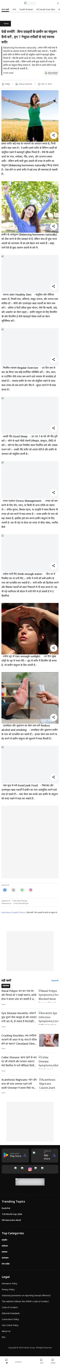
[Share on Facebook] (4, 890)
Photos (22, 913)
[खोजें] (58, 3)
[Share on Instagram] (30, 890)
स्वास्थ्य (6, 24)
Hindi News (6, 913)
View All (55, 981)
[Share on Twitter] (13, 890)
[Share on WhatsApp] (22, 890)
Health (15, 913)
